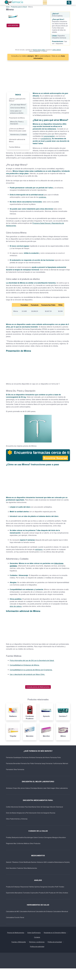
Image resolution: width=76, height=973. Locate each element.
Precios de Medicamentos (15, 933)
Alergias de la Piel (22, 813)
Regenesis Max (11, 843)
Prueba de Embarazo (13, 887)
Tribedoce (15, 862)
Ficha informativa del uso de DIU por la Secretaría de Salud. (32, 660)
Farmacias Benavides (13, 763)
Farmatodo (9, 769)
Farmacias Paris (55, 757)
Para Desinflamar (30, 807)
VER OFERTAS (13, 25)
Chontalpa (33, 788)
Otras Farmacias (18, 769)
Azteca (27, 788)
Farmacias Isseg (39, 763)
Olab (48, 788)
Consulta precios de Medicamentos (38, 687)
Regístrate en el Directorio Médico (55, 933)
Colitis (8, 807)
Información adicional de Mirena (17, 140)
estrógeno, (39, 549)
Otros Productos (35, 843)
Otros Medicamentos (30, 868)
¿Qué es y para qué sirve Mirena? (17, 100)
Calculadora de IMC (12, 911)
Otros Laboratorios (62, 788)
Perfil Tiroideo (59, 887)
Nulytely (67, 862)
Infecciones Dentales (17, 807)
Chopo (15, 788)
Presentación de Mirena (17, 118)
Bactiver (34, 862)
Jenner (22, 788)
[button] (45, 2)
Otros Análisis (63, 893)
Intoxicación (33, 813)
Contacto (37, 937)
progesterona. (46, 138)
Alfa (18, 788)
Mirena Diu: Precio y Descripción (17, 123)
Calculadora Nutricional (27, 911)
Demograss (48, 837)
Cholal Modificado (25, 862)
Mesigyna (55, 837)
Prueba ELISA (43, 893)
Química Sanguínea (40, 887)
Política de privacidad (55, 942)
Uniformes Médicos (23, 843)
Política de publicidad (37, 946)
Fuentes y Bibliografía (18, 942)
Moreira (39, 788)
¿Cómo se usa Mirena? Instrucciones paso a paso (17, 130)
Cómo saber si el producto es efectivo (16, 112)
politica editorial (56, 50)
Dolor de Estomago (43, 807)
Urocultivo (51, 887)
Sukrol (36, 837)
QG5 (45, 862)
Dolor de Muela (11, 813)
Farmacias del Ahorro (43, 757)
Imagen (52, 788)
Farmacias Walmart (61, 763)
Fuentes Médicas (14, 147)
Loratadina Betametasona (55, 862)
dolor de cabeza (16, 606)
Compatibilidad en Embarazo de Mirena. (24, 665)
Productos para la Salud (19, 7)
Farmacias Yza (50, 763)
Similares (9, 788)
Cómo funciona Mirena (17, 108)
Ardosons (40, 862)
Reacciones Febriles (27, 887)
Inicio (8, 7)
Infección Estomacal (56, 807)
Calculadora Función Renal (15, 917)
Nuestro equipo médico (39, 50)
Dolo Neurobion (11, 868)
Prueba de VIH (53, 893)
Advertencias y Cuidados (18, 134)
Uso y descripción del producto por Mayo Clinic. (27, 674)
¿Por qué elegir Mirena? (18, 104)
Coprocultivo (34, 893)
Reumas (52, 813)
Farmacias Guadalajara (13, 757)
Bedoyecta (15, 837)
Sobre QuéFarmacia (34, 933)
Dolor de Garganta (43, 813)
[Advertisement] (35, 25)
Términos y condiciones (36, 942)
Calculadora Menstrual (60, 911)
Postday (8, 837)
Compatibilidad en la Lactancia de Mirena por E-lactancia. (31, 670)
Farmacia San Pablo (27, 763)
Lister (44, 788)
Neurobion (62, 837)
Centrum (41, 837)
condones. (42, 197)
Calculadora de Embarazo (44, 911)
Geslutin (8, 862)
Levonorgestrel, (49, 136)
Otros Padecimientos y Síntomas (16, 819)
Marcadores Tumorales (22, 893)
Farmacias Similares (28, 757)
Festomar (20, 868)
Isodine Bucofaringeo (26, 837)
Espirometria (10, 893)
